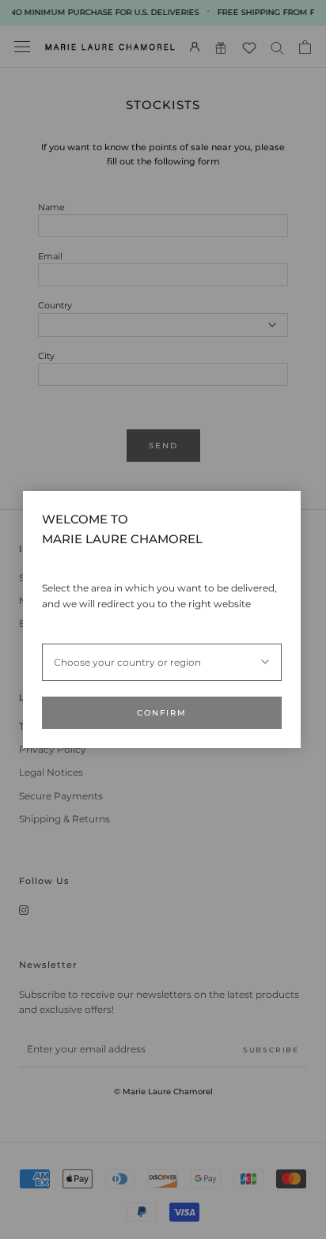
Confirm (162, 713)
